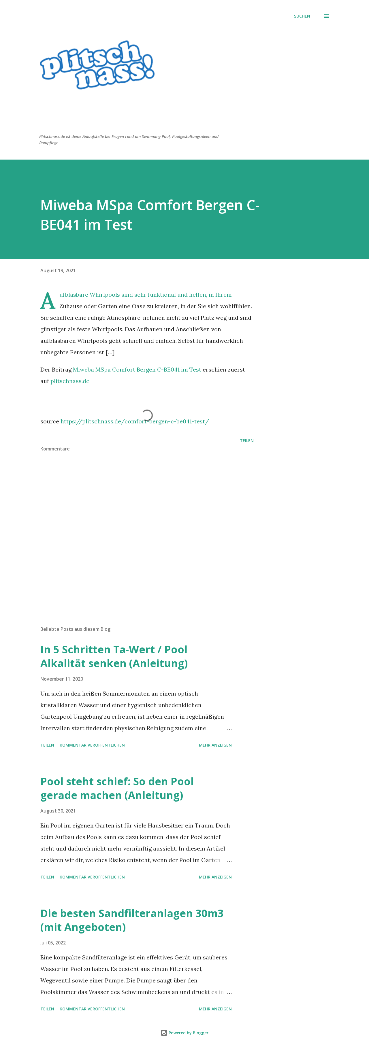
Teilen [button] (247, 440)
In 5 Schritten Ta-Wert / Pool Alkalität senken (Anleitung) (114, 656)
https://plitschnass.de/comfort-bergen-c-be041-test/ (135, 421)
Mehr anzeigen (215, 745)
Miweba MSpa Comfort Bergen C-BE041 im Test (137, 369)
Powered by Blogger (187, 1032)
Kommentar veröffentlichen (92, 745)
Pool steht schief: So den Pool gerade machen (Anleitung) (117, 788)
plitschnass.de (69, 381)
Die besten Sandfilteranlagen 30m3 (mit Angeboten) (132, 920)
